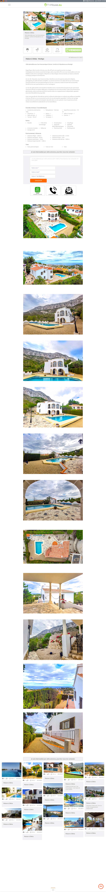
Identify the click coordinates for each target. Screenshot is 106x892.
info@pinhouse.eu (89, 0)
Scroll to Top (101, 886)
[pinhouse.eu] (53, 4)
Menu (9, 5)
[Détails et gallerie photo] (11, 763)
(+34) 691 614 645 (101, 0)
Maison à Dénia (8, 783)
